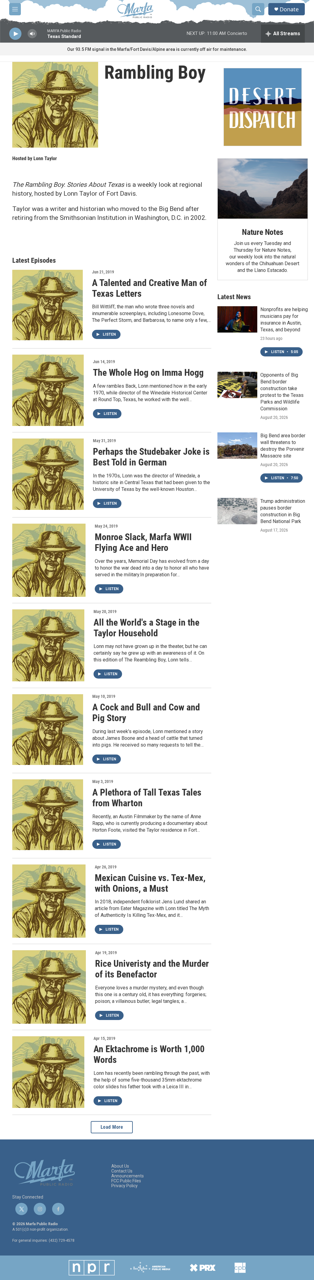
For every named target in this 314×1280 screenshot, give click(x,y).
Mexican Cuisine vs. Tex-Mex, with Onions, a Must (150, 883)
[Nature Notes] (263, 189)
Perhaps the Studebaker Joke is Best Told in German (151, 457)
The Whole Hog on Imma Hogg (148, 372)
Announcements (127, 1176)
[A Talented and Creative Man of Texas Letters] (47, 305)
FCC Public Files (126, 1181)
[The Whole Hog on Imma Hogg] (48, 390)
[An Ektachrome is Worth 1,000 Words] (48, 1072)
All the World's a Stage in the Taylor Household (146, 627)
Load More (112, 1127)
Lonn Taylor (45, 158)
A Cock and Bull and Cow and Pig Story (146, 712)
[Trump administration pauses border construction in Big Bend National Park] (237, 511)
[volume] (32, 34)
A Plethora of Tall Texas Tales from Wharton (146, 797)
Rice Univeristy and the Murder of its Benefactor (152, 969)
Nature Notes (262, 232)
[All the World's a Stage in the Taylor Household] (48, 645)
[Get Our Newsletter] (262, 107)
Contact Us (121, 1171)
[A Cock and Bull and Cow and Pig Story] (47, 729)
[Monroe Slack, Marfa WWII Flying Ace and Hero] (49, 560)
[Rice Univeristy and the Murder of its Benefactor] (49, 987)
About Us (120, 1166)
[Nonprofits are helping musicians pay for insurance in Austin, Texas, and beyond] (237, 319)
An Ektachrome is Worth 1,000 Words (149, 1054)
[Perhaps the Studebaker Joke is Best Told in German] (48, 474)
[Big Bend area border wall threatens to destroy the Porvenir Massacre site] (237, 445)
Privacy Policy (124, 1186)
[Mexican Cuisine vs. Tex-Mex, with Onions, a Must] (49, 901)
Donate (289, 9)
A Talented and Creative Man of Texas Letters (149, 288)
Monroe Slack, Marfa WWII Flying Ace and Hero (143, 542)
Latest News (234, 297)
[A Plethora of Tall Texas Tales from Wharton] (47, 814)
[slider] (42, 36)
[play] (15, 33)
